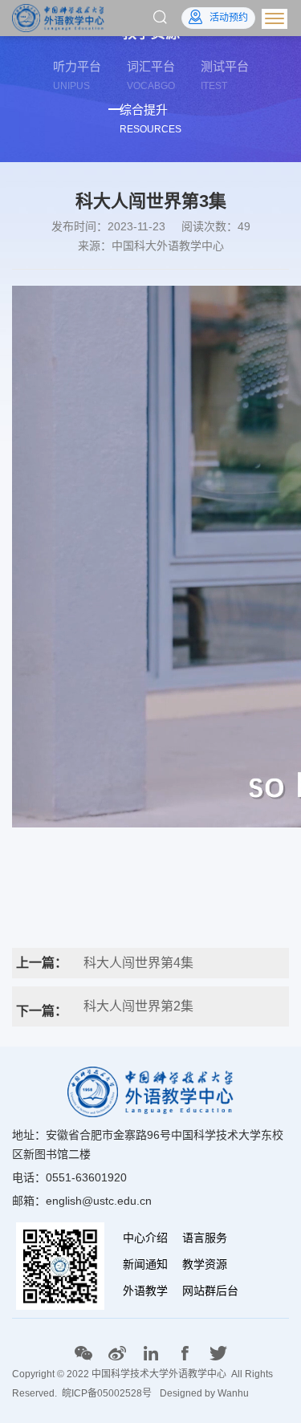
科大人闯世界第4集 (138, 963)
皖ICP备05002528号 (107, 1393)
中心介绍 (145, 1237)
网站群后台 (210, 1290)
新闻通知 (145, 1264)
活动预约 (228, 17)
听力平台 (77, 75)
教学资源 (204, 1264)
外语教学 (145, 1290)
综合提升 (150, 119)
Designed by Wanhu (204, 1393)
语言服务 (204, 1237)
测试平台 (225, 75)
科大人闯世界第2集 (138, 1006)
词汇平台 (151, 75)
